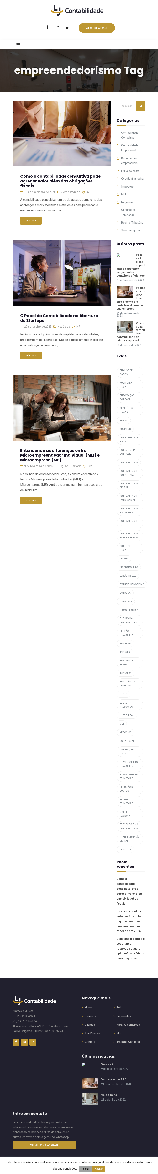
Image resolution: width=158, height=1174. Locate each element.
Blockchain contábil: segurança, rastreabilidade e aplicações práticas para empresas (131, 948)
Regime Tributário (70, 466)
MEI (123, 194)
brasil (124, 420)
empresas (126, 601)
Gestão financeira (132, 178)
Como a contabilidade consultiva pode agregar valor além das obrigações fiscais (60, 181)
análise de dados (126, 372)
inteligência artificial (127, 683)
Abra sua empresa (128, 1024)
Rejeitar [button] (85, 1168)
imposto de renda (127, 662)
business (125, 429)
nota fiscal (127, 741)
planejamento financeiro (129, 764)
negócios (125, 732)
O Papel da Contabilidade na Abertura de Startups (59, 318)
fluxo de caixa (129, 610)
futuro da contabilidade (129, 620)
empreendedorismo (132, 584)
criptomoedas (129, 567)
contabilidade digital (129, 485)
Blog (119, 1033)
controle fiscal (126, 548)
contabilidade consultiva (129, 473)
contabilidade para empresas (129, 535)
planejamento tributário (129, 776)
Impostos (127, 186)
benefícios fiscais (126, 410)
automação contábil (127, 397)
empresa (125, 592)
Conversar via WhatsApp (44, 1145)
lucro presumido (126, 704)
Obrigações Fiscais (127, 751)
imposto (125, 652)
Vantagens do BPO (114, 1079)
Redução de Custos (127, 789)
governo (125, 643)
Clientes (90, 1024)
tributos (125, 849)
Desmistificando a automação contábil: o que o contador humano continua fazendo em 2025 (131, 921)
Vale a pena (109, 1095)
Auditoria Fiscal (126, 385)
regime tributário (127, 801)
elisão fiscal (128, 575)
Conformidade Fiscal (129, 439)
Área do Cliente (97, 28)
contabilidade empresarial (129, 498)
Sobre (120, 1007)
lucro (123, 694)
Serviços (90, 1016)
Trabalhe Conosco (128, 1042)
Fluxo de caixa (130, 171)
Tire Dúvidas (92, 1033)
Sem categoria (70, 191)
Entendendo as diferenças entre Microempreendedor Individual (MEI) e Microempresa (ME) (60, 455)
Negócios (63, 326)
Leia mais (31, 220)
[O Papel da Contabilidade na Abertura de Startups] (61, 271)
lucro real (127, 715)
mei (122, 723)
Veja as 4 (107, 1064)
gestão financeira (126, 633)
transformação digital (130, 839)
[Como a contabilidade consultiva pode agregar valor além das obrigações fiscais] (61, 132)
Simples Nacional (125, 814)
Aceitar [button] (99, 1168)
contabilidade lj (129, 523)
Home (88, 1007)
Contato (90, 1042)
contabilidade (129, 462)
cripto (124, 558)
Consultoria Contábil (127, 452)
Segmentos (124, 1016)
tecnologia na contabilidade (129, 826)
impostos (125, 673)
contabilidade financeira (129, 510)
